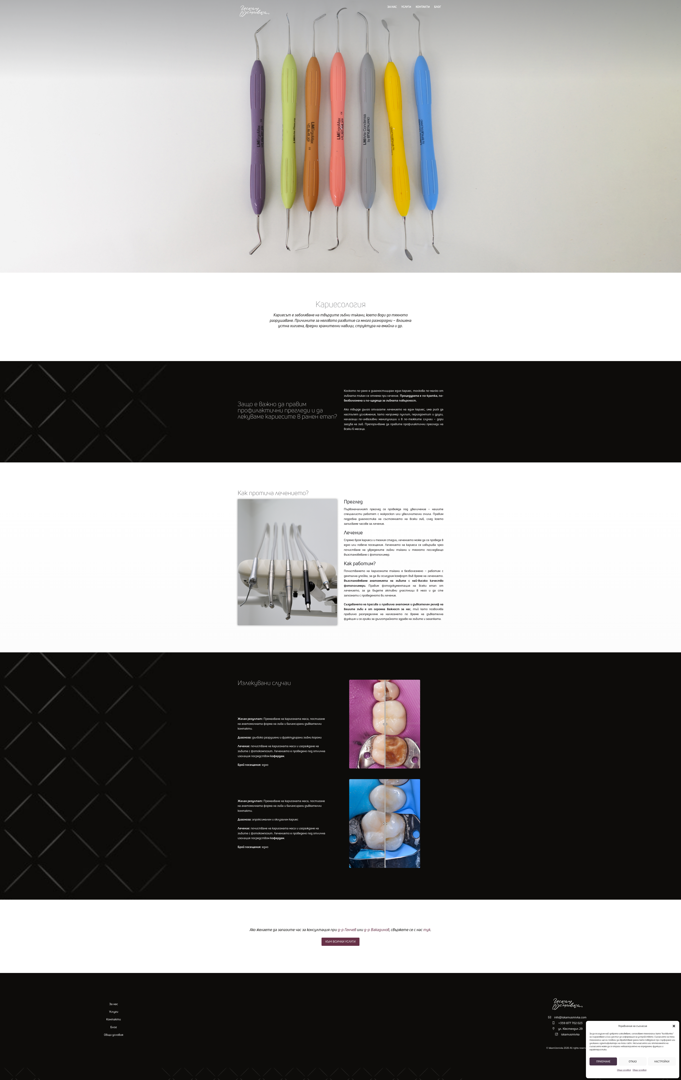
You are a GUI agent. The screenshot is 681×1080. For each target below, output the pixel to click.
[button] (674, 1026)
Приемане (603, 1061)
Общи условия (624, 1069)
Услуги (406, 7)
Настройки (661, 1061)
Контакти (423, 7)
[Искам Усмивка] (254, 16)
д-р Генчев (347, 929)
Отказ (633, 1061)
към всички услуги (340, 941)
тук (426, 929)
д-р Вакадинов (376, 929)
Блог (437, 7)
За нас (392, 7)
